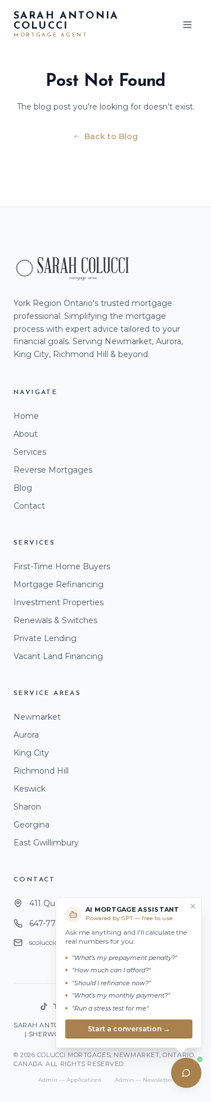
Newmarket (37, 717)
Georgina (32, 825)
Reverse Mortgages (53, 470)
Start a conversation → (129, 1029)
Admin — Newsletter (144, 1079)
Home (26, 416)
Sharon (27, 807)
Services (30, 452)
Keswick (30, 789)
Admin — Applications (69, 1079)
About (26, 434)
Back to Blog (111, 136)
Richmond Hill (41, 771)
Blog (23, 488)
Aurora (26, 735)
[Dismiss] (193, 906)
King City (31, 753)
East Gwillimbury (46, 843)
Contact (29, 506)
